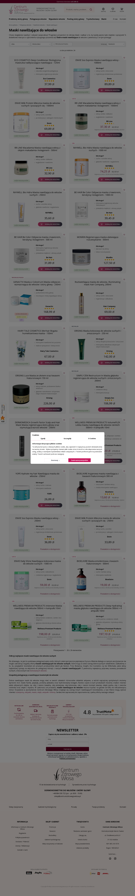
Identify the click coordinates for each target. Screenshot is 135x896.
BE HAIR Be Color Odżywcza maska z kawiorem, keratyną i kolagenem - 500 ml (37, 238)
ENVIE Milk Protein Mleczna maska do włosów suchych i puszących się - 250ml (97, 519)
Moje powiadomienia (82, 844)
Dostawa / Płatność (22, 842)
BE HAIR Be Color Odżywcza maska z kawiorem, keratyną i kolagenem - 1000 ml (97, 193)
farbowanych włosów (38, 671)
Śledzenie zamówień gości (83, 831)
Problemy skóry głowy (18, 19)
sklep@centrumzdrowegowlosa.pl (67, 796)
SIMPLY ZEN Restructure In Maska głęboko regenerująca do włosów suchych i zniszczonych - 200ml (97, 378)
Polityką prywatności (67, 759)
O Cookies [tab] (92, 438)
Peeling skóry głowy (75, 19)
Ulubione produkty (82, 848)
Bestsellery (52, 835)
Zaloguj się (82, 835)
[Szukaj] (91, 9)
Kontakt (123, 19)
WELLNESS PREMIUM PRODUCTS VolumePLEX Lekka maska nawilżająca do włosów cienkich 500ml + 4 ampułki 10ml (97, 425)
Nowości (52, 831)
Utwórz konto (82, 840)
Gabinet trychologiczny (52, 840)
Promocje (52, 827)
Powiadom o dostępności (110, 506)
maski (34, 692)
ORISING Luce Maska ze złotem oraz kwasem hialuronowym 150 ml (37, 377)
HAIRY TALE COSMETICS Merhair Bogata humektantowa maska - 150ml (37, 332)
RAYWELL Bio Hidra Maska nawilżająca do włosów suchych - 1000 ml (97, 149)
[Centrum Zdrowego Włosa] (21, 9)
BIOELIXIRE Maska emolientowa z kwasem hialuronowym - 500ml (97, 562)
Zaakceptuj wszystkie (79, 460)
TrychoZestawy (92, 19)
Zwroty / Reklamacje (22, 846)
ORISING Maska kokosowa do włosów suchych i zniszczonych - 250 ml (97, 332)
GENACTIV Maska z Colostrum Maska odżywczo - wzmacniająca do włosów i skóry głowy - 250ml (37, 283)
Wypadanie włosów (57, 19)
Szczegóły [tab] (67, 438)
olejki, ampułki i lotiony (46, 692)
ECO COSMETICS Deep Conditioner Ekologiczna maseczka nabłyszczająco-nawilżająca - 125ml (37, 61)
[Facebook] (110, 858)
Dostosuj (54, 460)
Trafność (111, 44)
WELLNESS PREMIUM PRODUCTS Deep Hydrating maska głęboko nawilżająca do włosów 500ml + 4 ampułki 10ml (97, 608)
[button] (103, 9)
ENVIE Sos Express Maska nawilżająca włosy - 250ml (37, 519)
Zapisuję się (67, 749)
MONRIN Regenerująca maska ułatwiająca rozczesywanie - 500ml (97, 238)
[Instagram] (115, 858)
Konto (82, 827)
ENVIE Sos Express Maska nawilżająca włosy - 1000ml (98, 61)
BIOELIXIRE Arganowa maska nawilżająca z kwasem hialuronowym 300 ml (98, 475)
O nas (115, 19)
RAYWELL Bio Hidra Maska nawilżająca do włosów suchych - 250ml (37, 193)
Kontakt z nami (22, 850)
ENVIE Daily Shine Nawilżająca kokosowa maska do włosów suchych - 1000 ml (37, 562)
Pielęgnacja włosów (38, 19)
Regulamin (22, 833)
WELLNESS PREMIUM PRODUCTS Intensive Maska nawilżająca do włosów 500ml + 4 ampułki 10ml (37, 607)
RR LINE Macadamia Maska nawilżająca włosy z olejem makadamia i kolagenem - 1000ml (97, 104)
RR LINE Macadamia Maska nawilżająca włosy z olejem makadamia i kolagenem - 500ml (37, 149)
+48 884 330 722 (59, 793)
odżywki (28, 692)
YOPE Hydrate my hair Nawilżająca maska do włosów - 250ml (37, 475)
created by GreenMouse (87, 886)
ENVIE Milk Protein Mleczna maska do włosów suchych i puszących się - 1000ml (37, 104)
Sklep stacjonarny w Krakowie (52, 844)
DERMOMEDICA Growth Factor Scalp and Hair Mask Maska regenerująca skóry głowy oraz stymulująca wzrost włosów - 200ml (37, 425)
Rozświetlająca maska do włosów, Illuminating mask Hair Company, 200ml (97, 283)
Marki (103, 19)
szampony (20, 692)
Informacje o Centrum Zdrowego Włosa (22, 828)
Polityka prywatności (22, 837)
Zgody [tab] (43, 438)
